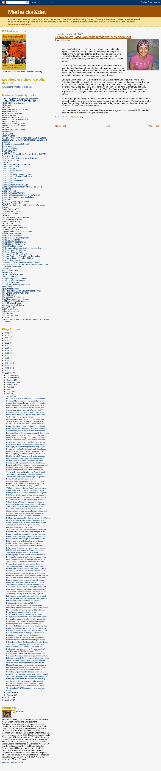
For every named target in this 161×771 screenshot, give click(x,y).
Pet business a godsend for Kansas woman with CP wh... (28, 518)
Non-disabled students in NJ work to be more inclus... (26, 619)
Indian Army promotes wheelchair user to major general (27, 607)
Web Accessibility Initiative (13, 305)
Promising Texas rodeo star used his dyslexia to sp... (26, 679)
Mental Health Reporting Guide (15, 242)
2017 (7, 355)
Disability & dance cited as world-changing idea (24, 635)
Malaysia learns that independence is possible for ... (26, 663)
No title (8, 690)
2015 (7, 360)
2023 (7, 340)
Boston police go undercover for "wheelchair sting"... (26, 649)
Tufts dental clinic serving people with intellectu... (24, 605)
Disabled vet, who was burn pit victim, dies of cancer (93, 37)
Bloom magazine (9, 136)
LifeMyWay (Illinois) (10, 230)
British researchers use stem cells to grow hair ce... (26, 548)
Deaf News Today (9, 156)
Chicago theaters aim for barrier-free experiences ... (26, 637)
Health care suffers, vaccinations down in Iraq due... (26, 424)
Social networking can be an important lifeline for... (25, 564)
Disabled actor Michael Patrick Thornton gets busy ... (26, 532)
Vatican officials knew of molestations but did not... (25, 566)
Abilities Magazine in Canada (14, 103)
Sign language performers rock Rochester (22, 552)
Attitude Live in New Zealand (14, 126)
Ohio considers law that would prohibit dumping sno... (26, 667)
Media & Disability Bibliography (15, 238)
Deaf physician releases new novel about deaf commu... (27, 617)
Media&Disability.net (10, 240)
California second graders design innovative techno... (26, 573)
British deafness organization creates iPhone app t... (26, 408)
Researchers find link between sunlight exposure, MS (26, 587)
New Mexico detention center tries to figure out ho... (25, 467)
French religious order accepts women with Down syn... (27, 433)
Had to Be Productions (11, 211)
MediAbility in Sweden (11, 236)
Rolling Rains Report (11, 283)
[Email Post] (81, 117)
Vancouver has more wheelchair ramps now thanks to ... (27, 676)
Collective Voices (9, 148)
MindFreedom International (13, 244)
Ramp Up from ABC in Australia (15, 281)
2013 (7, 365)
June (9, 389)
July (8, 387)
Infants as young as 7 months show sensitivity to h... (26, 454)
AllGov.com (66, 40)
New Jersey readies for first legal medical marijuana (26, 449)
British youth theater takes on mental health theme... (26, 405)
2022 (7, 343)
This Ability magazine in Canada (16, 299)
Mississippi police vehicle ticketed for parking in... (25, 669)
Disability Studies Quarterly (13, 193)
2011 (7, 370)
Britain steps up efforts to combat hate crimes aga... (26, 580)
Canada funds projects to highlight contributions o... (25, 633)
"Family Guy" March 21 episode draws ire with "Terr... (26, 591)
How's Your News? (10, 213)
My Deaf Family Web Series (14, 250)
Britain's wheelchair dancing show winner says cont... (26, 440)
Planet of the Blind (10, 277)
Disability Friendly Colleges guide (16, 175)
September (11, 382)
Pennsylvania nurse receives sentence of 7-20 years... (27, 493)
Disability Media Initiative (12, 181)
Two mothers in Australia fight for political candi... (24, 474)
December (11, 375)
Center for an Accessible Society (16, 144)
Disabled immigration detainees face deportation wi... (26, 426)
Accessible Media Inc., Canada (15, 109)
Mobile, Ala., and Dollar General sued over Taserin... (26, 582)
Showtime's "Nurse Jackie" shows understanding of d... (27, 589)
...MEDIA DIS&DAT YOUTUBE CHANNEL (19, 101)
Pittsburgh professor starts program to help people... (26, 447)
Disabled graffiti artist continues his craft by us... (24, 624)
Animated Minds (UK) (11, 121)
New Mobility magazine (12, 260)
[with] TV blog (8, 313)
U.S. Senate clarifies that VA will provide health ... (24, 509)
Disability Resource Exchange (15, 185)
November (11, 378)
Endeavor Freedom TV (11, 203)
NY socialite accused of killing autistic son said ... (24, 614)
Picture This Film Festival (12, 274)
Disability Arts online (10, 166)
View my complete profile (12, 762)
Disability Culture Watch (12, 170)
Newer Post (60, 126)
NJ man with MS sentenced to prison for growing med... (27, 626)
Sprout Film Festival (10, 289)
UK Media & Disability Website (15, 301)
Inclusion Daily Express (12, 219)
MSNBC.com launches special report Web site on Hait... (27, 578)
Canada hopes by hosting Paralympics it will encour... (26, 653)
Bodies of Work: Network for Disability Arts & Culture (24, 138)
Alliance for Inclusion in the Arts (15, 119)
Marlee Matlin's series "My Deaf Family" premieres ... (26, 438)
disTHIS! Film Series (10, 315)
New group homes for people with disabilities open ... (26, 621)
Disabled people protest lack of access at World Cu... (26, 555)
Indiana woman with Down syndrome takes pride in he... (27, 658)
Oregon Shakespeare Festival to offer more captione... (27, 403)
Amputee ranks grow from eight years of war (23, 525)
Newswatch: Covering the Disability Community (22, 262)
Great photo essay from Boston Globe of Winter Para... (27, 631)
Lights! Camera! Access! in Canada (17, 232)
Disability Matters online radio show (17, 177)
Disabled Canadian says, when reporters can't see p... (27, 628)
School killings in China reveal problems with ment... (25, 502)
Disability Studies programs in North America (21, 195)
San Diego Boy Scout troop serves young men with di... (27, 656)
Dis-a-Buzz (6, 162)
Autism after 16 (8, 132)
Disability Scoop (9, 191)
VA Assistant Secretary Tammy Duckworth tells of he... (27, 529)
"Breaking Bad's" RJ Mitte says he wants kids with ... (26, 688)
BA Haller (20, 711)
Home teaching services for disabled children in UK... (26, 672)
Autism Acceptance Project (13, 130)
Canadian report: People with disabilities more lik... (25, 545)
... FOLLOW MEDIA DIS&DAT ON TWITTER (20, 99)
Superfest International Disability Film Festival (21, 291)
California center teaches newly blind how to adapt (25, 513)
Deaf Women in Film (10, 160)
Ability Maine (7, 105)
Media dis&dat (27, 12)
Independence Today (11, 221)
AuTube (5, 128)
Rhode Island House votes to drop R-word (22, 486)
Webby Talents (8, 307)
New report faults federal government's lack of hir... (25, 401)
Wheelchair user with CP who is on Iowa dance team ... (27, 522)
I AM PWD (6, 215)
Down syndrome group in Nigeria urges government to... (27, 674)
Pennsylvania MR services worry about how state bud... (27, 465)
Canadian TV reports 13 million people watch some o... (27, 497)
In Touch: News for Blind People (15, 217)
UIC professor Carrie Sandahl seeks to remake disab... (27, 642)
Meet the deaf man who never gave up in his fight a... (26, 559)
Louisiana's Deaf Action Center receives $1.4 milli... (25, 419)
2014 (7, 363)
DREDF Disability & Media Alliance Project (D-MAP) (24, 154)
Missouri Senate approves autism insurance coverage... (27, 665)
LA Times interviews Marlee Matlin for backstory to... (26, 398)
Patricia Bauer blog (10, 270)
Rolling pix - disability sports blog (16, 285)
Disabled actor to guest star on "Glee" (20, 603)
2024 (7, 338)
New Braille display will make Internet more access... (26, 431)
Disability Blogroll (9, 168)
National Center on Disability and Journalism (21, 256)
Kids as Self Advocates (11, 226)
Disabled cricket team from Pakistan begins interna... (26, 640)
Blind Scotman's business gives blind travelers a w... (26, 539)
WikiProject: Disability (11, 309)
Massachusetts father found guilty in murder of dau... (26, 458)
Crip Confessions (9, 150)
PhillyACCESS (8, 272)
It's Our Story (7, 223)
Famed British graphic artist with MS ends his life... (25, 470)
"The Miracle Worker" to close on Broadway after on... (26, 421)
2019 (7, 350)
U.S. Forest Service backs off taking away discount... (26, 495)
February (10, 692)
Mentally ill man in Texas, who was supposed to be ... (26, 520)
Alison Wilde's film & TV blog (14, 117)
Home (107, 126)
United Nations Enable (11, 303)
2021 (7, 345)
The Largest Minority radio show (15, 293)
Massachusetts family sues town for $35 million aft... (26, 610)
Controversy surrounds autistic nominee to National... (26, 504)
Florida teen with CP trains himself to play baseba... (25, 456)
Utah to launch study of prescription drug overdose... (26, 500)
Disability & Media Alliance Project (16, 164)
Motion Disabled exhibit (12, 246)
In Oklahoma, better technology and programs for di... (26, 596)
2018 (7, 353)
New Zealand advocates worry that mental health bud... (27, 444)
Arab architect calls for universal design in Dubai (24, 683)
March (9, 396)
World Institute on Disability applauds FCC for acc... (25, 651)
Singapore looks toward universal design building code (26, 511)
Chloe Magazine (9, 146)
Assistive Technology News (13, 124)
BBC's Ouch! (7, 134)
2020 (7, 348)
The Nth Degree (9, 295)
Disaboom (6, 199)
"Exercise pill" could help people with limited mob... (25, 506)
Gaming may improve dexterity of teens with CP (24, 410)
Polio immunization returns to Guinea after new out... (26, 550)
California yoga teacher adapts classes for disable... (26, 481)
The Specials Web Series (13, 297)
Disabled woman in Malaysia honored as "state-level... (26, 536)
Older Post (154, 126)
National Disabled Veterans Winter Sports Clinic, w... (26, 463)
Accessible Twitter (9, 111)
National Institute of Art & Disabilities (17, 258)
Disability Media (9, 179)
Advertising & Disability (12, 113)
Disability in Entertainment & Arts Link (18, 197)
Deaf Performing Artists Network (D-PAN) (19, 158)
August (10, 385)
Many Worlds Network (11, 234)
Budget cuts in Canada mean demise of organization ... (27, 484)
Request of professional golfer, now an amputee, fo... (26, 557)
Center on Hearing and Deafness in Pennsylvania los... (27, 472)
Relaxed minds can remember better (20, 479)
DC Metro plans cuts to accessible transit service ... (26, 543)
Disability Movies (9, 183)
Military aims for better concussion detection (23, 516)
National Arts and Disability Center (16, 254)
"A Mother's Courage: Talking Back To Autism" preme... (27, 488)
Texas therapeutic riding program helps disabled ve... (26, 660)
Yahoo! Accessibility (10, 311)
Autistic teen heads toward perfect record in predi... (25, 585)
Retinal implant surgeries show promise (21, 612)
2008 (7, 700)
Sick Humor (7, 287)
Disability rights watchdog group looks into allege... (25, 460)
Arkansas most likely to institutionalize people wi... (25, 594)
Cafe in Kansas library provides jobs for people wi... (25, 681)
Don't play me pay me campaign (15, 201)
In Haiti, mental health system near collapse (22, 601)
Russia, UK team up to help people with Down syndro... (27, 598)
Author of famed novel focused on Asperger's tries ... (26, 451)
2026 (7, 333)
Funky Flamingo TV (10, 209)
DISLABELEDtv (8, 152)
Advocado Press (9, 115)
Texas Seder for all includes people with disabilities (25, 561)
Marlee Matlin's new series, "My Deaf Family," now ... (26, 435)
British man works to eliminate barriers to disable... (25, 541)
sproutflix (6, 317)
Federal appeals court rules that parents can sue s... (26, 571)
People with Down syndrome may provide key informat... (27, 575)
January (10, 695)
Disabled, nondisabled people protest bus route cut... (26, 534)
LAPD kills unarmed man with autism (20, 527)
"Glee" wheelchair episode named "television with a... (26, 644)
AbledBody (6, 107)
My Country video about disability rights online (21, 248)
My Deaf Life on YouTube (13, 252)
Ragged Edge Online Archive (14, 279)
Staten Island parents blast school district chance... (25, 490)
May (9, 392)
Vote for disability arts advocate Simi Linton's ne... (25, 647)
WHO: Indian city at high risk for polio (20, 417)
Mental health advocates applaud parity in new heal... (26, 414)
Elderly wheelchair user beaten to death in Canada (25, 686)
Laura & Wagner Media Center (15, 228)
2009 (7, 697)
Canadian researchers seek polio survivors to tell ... (26, 412)
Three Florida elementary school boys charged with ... (26, 477)
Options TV (6, 268)
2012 (7, 368)
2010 (7, 373)
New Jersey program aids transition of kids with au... (26, 442)
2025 (7, 336)
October (10, 380)
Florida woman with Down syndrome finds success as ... (27, 428)
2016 (7, 358)
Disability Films (8, 172)
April (9, 394)
